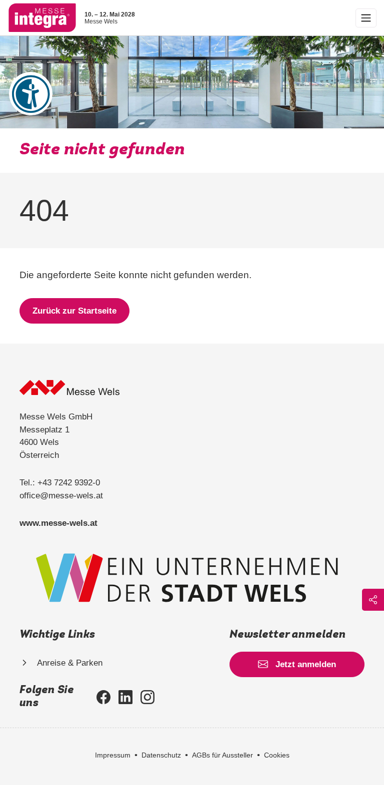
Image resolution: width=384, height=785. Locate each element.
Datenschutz (161, 755)
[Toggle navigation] (366, 17)
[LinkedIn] (125, 697)
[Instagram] (147, 697)
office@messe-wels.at (61, 495)
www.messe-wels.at (59, 523)
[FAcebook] (103, 697)
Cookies (277, 755)
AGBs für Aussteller (222, 755)
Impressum (112, 755)
